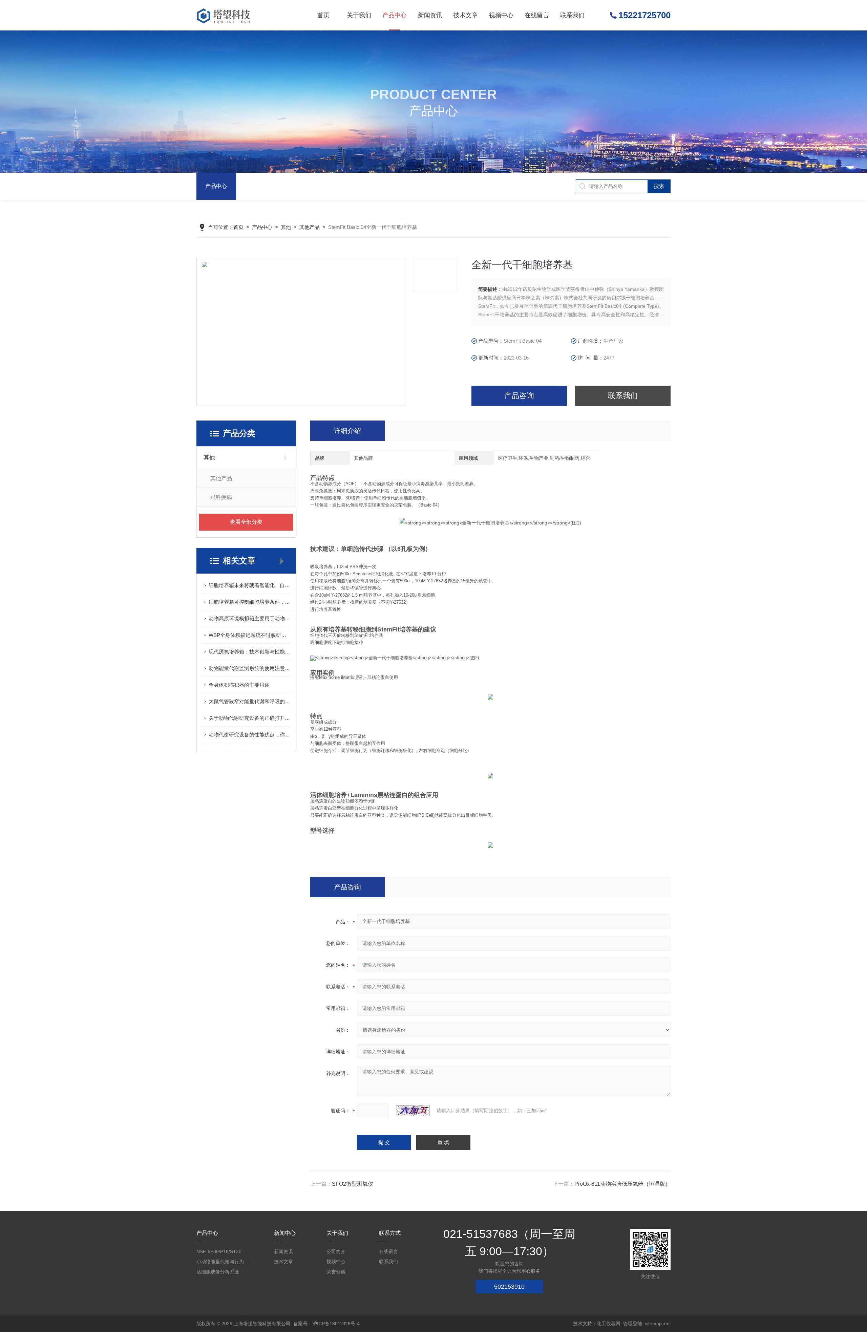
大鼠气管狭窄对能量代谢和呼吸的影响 (250, 701)
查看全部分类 (246, 522)
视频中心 (501, 15)
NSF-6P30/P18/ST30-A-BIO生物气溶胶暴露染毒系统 (223, 1251)
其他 (286, 227)
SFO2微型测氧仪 (352, 1184)
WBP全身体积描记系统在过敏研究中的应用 (250, 635)
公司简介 (335, 1251)
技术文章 (465, 15)
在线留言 (537, 15)
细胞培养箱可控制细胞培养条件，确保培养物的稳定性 (250, 602)
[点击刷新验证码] (413, 1110)
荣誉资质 (335, 1271)
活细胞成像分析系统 (217, 1271)
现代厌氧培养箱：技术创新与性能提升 (250, 651)
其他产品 (309, 227)
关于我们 (359, 15)
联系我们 (572, 15)
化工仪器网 (608, 1323)
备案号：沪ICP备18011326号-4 (326, 1323)
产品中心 (394, 15)
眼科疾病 (221, 497)
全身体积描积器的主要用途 (239, 685)
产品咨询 (519, 395)
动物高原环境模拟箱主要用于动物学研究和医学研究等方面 (250, 618)
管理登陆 (632, 1323)
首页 (323, 15)
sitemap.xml (658, 1323)
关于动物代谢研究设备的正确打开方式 (250, 718)
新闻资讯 (430, 15)
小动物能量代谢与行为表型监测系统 (223, 1261)
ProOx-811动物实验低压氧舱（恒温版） (622, 1184)
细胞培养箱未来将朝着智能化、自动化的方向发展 (250, 585)
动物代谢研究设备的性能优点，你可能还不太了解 (250, 734)
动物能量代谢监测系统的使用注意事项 (250, 668)
